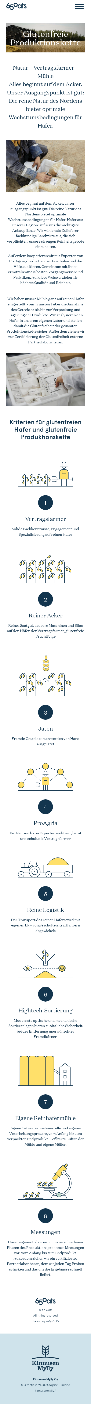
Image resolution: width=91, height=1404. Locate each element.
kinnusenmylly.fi (45, 1390)
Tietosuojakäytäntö (45, 1321)
